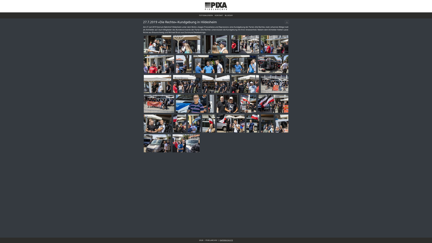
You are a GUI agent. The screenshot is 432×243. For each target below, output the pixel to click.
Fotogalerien (206, 15)
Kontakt (219, 15)
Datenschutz (226, 240)
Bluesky (229, 15)
